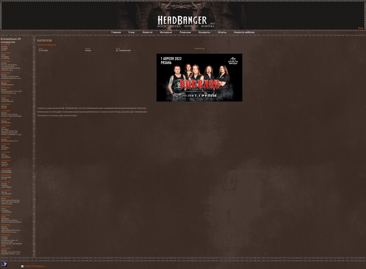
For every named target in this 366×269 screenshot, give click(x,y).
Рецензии (185, 32)
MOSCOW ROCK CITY (9, 141)
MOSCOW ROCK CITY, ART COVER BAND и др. (11, 92)
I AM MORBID (6, 172)
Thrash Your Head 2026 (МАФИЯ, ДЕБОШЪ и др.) (11, 77)
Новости (147, 32)
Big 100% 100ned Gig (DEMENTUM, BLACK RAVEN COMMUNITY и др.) (11, 132)
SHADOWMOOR (7, 85)
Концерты (204, 32)
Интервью (166, 32)
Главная (116, 32)
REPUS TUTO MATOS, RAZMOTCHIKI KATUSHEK (11, 115)
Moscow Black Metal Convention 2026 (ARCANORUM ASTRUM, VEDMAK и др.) (10, 67)
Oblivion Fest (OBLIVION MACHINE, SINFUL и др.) (10, 253)
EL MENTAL (5, 58)
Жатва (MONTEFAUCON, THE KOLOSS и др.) (10, 231)
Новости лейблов (244, 32)
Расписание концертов (46, 45)
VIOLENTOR (6, 123)
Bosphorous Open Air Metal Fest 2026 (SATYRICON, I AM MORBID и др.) (11, 242)
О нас (132, 32)
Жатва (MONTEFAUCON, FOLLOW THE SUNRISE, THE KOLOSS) (10, 202)
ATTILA (4, 108)
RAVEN (4, 50)
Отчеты (222, 32)
